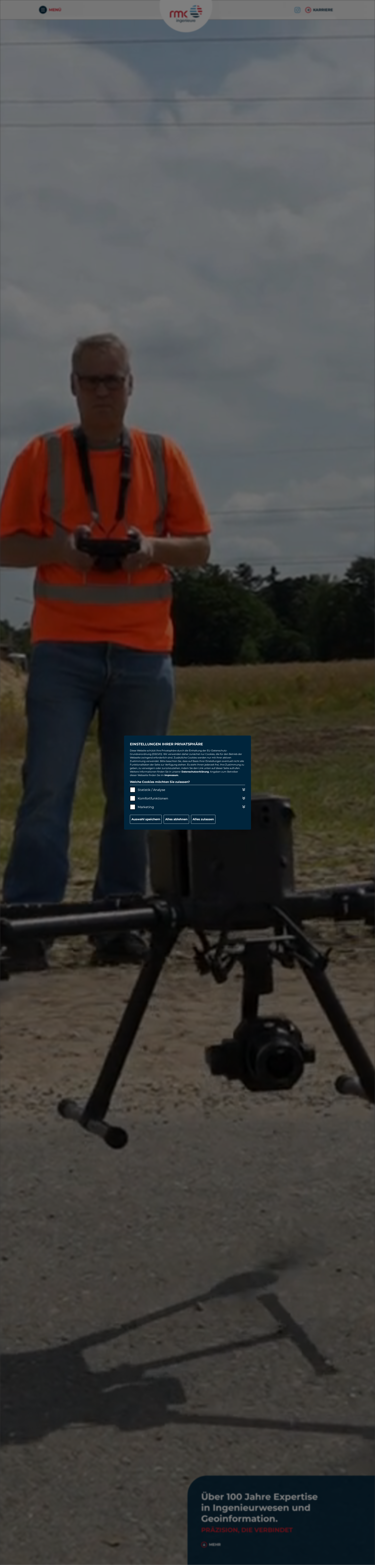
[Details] (243, 789)
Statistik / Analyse (151, 790)
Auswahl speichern (145, 819)
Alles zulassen (203, 819)
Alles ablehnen (176, 819)
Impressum (171, 775)
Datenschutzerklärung (195, 771)
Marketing (146, 807)
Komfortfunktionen (153, 798)
